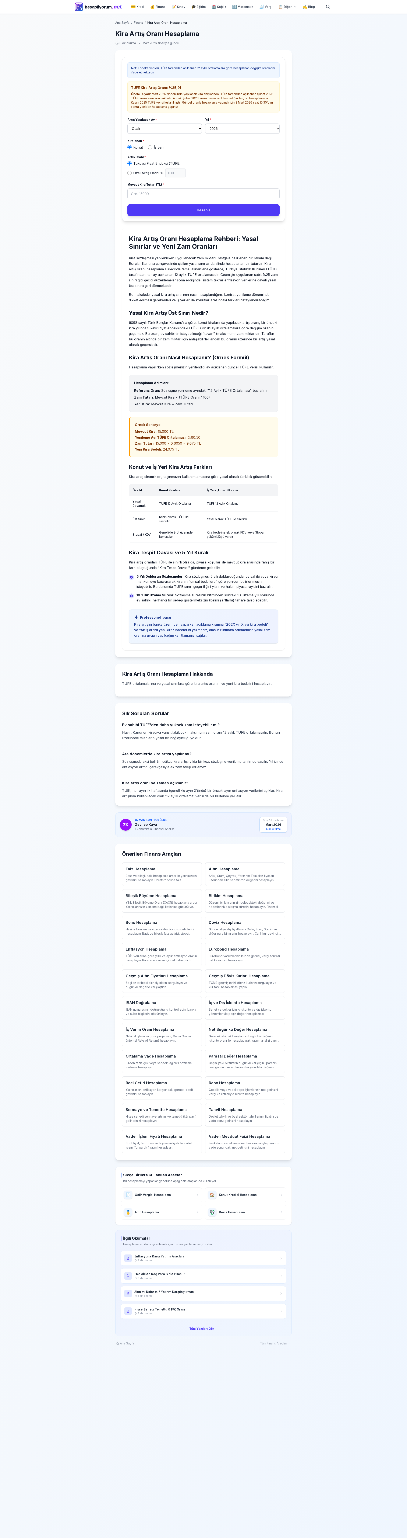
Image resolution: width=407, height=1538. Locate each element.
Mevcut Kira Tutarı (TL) (145, 184)
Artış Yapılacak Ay (142, 119)
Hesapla (203, 210)
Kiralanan (135, 141)
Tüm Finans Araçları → (275, 1343)
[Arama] (328, 7)
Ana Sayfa (122, 22)
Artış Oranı (136, 157)
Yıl (208, 119)
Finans (138, 22)
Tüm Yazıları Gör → (203, 1328)
